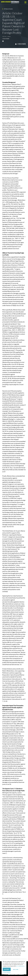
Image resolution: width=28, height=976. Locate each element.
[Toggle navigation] (25, 2)
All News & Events (8, 9)
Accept (6, 969)
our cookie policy (20, 966)
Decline (15, 969)
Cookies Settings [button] (7, 972)
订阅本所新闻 (21, 44)
